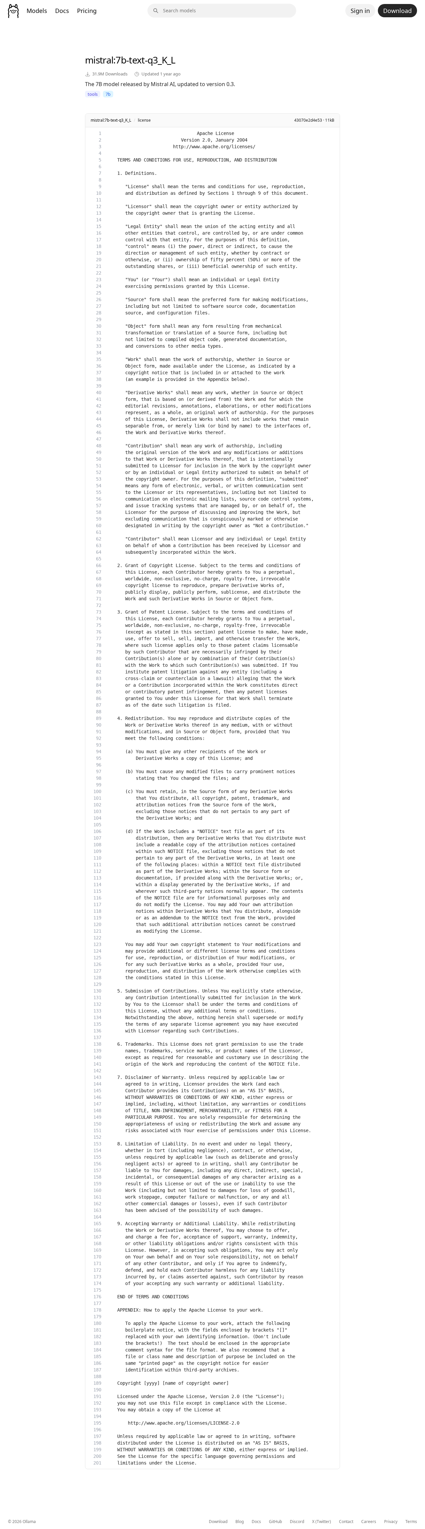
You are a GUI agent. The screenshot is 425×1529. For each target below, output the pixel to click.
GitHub (275, 1521)
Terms (411, 1521)
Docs (62, 11)
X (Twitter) (321, 1521)
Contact (346, 1521)
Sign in (360, 11)
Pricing (87, 11)
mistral (99, 60)
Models (37, 11)
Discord (297, 1521)
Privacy (390, 1521)
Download (397, 11)
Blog (239, 1521)
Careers (368, 1521)
